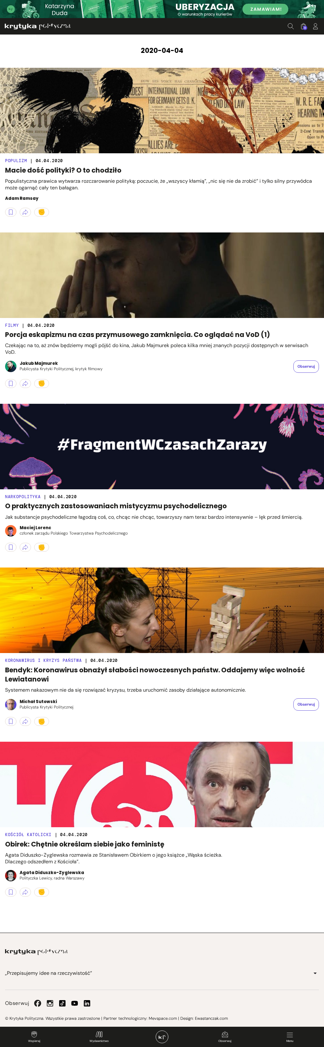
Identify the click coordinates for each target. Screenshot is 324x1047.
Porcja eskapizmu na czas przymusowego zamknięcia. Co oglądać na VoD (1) (137, 334)
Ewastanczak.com (211, 1018)
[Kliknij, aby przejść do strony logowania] (315, 26)
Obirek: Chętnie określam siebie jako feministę (84, 844)
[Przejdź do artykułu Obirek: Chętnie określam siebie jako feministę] (162, 784)
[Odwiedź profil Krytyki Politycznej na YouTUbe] (74, 1003)
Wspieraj (34, 1041)
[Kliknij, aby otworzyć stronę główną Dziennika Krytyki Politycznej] (162, 1037)
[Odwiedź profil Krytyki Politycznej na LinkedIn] (87, 1003)
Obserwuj (224, 1041)
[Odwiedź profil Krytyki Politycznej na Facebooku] (37, 1003)
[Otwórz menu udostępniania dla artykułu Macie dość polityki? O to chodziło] (25, 212)
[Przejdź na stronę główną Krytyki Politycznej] (36, 952)
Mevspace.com (163, 1018)
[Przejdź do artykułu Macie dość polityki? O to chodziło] (162, 110)
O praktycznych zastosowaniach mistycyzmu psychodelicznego (116, 506)
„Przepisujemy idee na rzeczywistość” (48, 973)
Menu (289, 1041)
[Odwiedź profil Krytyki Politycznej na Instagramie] (50, 1003)
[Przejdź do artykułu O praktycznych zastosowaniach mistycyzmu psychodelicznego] (162, 446)
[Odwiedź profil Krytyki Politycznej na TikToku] (62, 1003)
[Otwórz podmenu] (315, 973)
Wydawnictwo (99, 1041)
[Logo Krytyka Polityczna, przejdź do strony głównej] (38, 26)
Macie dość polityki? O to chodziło (63, 170)
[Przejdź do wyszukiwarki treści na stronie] (291, 26)
